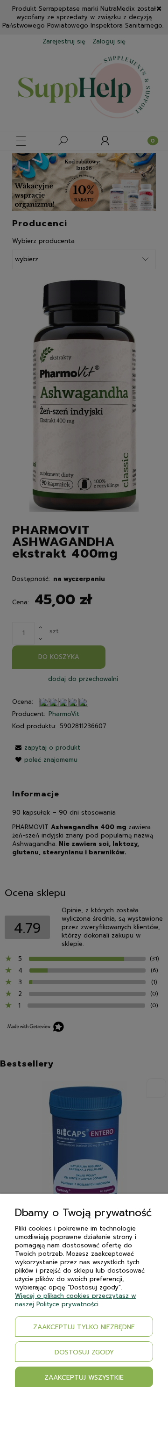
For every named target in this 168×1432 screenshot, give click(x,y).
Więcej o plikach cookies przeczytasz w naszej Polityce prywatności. (75, 1300)
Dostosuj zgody (84, 1352)
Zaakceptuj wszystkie (84, 1377)
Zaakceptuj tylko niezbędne (84, 1327)
